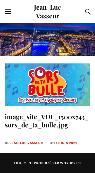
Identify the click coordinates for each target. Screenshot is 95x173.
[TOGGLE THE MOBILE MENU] (8, 12)
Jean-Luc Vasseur (47, 11)
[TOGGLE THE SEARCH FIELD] (87, 12)
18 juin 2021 (66, 143)
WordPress (70, 163)
